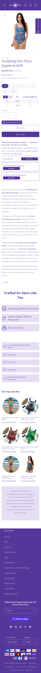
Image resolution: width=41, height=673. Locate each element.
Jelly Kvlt (11, 663)
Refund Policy (10, 583)
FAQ (6, 542)
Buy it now (20, 134)
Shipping (12, 78)
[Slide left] (15, 53)
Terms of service (21, 666)
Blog (6, 557)
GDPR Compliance (11, 594)
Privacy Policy (9, 578)
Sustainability (10, 563)
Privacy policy (10, 666)
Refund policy (33, 663)
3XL (14, 91)
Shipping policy (32, 666)
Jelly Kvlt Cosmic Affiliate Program (17, 568)
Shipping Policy (10, 573)
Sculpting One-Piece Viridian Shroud (30, 448)
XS (5, 86)
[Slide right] (25, 53)
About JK (8, 547)
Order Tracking (10, 552)
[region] (20, 101)
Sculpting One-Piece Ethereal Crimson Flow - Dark (11, 448)
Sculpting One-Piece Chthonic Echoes (8, 477)
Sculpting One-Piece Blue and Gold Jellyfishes (29, 477)
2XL (5, 91)
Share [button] (6, 282)
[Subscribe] (33, 610)
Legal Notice (9, 588)
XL (33, 86)
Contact (7, 537)
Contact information (17, 670)
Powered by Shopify (20, 663)
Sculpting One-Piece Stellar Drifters (10, 418)
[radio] (5, 97)
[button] (4, 5)
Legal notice (28, 670)
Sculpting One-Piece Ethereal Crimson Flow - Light (30, 418)
